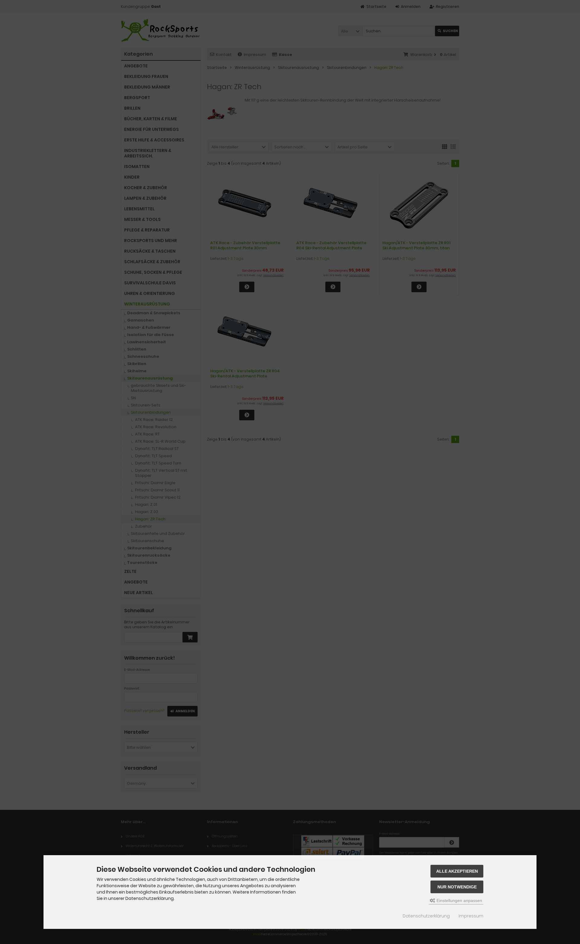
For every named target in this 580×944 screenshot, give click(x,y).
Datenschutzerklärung (426, 916)
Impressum (471, 916)
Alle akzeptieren (457, 871)
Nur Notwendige (457, 886)
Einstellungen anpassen (458, 900)
